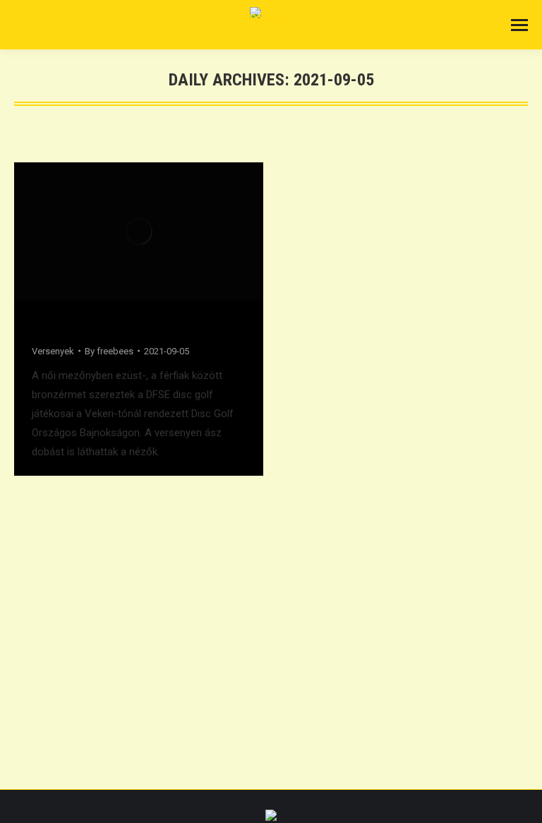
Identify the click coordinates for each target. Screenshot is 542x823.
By (109, 351)
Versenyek (53, 351)
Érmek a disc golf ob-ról (101, 325)
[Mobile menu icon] (519, 25)
